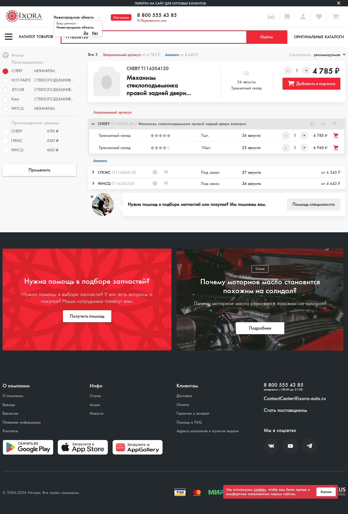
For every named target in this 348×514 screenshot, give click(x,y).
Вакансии (10, 413)
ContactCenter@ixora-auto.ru (295, 399)
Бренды (9, 405)
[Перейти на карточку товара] (106, 81)
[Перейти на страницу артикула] (312, 123)
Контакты (10, 431)
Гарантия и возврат (193, 413)
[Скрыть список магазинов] (93, 124)
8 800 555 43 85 (157, 15)
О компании (13, 396)
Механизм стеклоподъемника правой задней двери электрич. (156, 85)
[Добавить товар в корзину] (336, 135)
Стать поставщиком (285, 410)
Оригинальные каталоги (319, 36)
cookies (260, 489)
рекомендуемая (327, 54)
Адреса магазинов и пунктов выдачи (208, 431)
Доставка (184, 396)
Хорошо (326, 492)
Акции (95, 405)
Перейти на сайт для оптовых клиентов (170, 3)
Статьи (95, 396)
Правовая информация (22, 422)
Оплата (183, 405)
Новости (96, 413)
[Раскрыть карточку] (93, 172)
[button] (216, 123)
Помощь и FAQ (189, 422)
